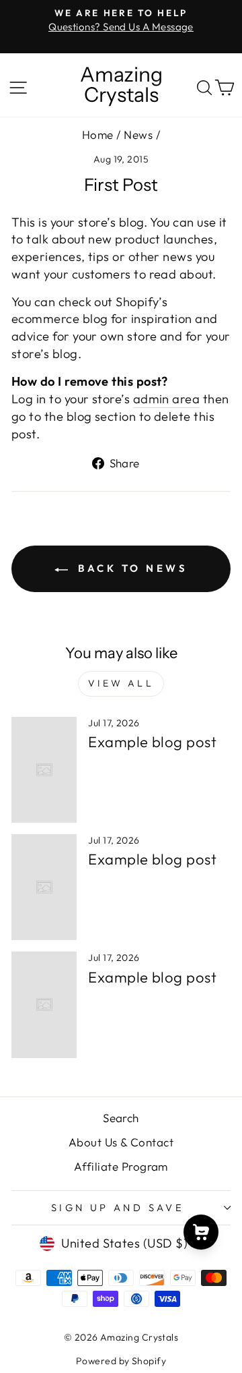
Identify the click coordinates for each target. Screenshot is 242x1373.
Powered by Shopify (121, 1361)
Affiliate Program (121, 1166)
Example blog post (152, 741)
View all (121, 683)
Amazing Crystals (121, 85)
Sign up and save (118, 1207)
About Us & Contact (121, 1142)
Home (98, 134)
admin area (166, 399)
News (138, 134)
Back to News (130, 568)
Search (121, 1118)
